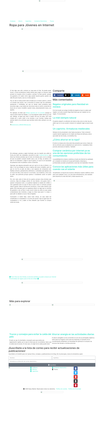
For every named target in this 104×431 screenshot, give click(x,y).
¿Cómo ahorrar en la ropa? (66, 139)
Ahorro (20, 21)
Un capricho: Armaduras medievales (71, 128)
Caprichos (28, 21)
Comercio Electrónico (40, 21)
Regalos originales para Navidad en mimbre (70, 105)
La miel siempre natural (64, 117)
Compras (12, 21)
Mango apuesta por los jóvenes (35, 112)
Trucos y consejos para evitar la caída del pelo (30, 335)
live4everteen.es (43, 155)
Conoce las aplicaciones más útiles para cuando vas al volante (73, 168)
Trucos (52, 21)
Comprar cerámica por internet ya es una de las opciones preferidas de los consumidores (71, 153)
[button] (58, 95)
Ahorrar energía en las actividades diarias (73, 334)
